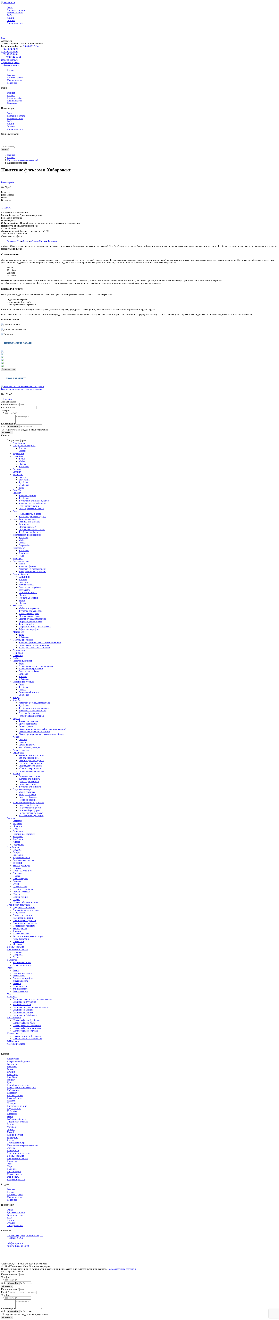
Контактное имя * (10, 404)
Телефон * (6, 1277)
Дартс (16, 511)
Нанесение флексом (28, 805)
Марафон (17, 605)
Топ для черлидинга (29, 758)
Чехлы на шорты (27, 744)
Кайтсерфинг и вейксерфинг (27, 535)
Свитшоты (18, 831)
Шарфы (22, 603)
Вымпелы (12, 960)
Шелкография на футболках (26, 1020)
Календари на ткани (23, 918)
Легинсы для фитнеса (29, 521)
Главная (11, 75)
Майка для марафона (29, 608)
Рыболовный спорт (22, 660)
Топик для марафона (29, 613)
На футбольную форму (30, 807)
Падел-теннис (20, 650)
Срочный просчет (10, 62)
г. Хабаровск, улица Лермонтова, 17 (25, 1235)
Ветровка (23, 674)
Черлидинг (18, 752)
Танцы (16, 697)
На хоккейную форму (29, 810)
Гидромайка (25, 545)
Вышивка (12, 996)
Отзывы (11, 20)
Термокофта (24, 590)
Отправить (7, 432)
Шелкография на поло (24, 1023)
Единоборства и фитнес (24, 519)
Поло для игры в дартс (30, 514)
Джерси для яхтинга (29, 781)
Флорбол (17, 700)
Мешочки (17, 944)
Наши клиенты (14, 80)
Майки (22, 461)
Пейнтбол (18, 653)
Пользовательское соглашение (122, 1269)
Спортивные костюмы (24, 834)
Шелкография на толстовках (27, 1028)
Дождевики (18, 844)
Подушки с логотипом (24, 907)
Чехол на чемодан (21, 891)
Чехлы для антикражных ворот (28, 936)
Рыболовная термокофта (31, 668)
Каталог (11, 70)
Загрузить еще (8, 369)
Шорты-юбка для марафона (32, 619)
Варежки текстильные (24, 860)
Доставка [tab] (43, 241)
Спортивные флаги (22, 973)
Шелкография (14, 1017)
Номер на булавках (28, 797)
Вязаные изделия (15, 947)
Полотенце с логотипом (25, 923)
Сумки (16, 884)
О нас (10, 7)
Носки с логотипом (22, 870)
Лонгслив (23, 582)
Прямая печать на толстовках (27, 1038)
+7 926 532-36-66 (9, 51)
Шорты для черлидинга (30, 765)
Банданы (17, 849)
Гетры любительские (29, 506)
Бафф (21, 487)
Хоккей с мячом (21, 750)
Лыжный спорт (20, 574)
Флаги (10, 967)
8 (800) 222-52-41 (31, 46)
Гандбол (17, 493)
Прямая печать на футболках (27, 1036)
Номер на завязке (27, 794)
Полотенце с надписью (24, 920)
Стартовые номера (28, 592)
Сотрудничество (15, 23)
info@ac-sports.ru (9, 60)
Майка (22, 540)
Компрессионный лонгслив (32, 571)
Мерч (9, 994)
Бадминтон (18, 453)
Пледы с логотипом (22, 915)
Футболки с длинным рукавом (34, 500)
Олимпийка (24, 577)
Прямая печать (14, 1033)
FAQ (9, 15)
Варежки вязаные (21, 857)
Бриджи (22, 448)
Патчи (16, 957)
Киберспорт (19, 548)
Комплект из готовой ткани (32, 503)
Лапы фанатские (21, 939)
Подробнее (7, 399)
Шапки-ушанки (20, 897)
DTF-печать (13, 1041)
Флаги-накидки (20, 991)
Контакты (12, 83)
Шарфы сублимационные (25, 902)
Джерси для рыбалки (29, 671)
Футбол (16, 718)
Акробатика (19, 443)
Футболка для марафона (30, 611)
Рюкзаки (17, 881)
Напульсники (19, 912)
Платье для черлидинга (30, 763)
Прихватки (18, 941)
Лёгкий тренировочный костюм (34, 731)
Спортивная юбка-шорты (31, 771)
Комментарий (8, 423)
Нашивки (17, 952)
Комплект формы (27, 495)
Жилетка (23, 579)
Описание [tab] (12, 241)
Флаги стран (19, 975)
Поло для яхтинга (27, 784)
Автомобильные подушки (26, 910)
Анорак (16, 842)
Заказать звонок (10, 65)
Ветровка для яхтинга (29, 776)
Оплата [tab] (35, 241)
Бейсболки (18, 855)
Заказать (6, 207)
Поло (21, 556)
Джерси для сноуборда (30, 587)
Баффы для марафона (29, 629)
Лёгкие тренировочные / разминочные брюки (41, 734)
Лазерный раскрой (16, 1044)
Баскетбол (18, 456)
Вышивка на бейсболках (25, 1015)
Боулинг (17, 472)
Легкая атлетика (21, 561)
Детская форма (26, 726)
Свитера (23, 739)
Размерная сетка (15, 12)
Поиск (5, 150)
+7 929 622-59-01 (12, 57)
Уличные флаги (20, 988)
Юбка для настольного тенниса (34, 647)
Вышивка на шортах (23, 1012)
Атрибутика (13, 847)
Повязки (17, 876)
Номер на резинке (27, 800)
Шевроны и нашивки (17, 949)
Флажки (17, 983)
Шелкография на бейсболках (27, 1025)
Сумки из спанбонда (23, 889)
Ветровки (17, 823)
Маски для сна (20, 928)
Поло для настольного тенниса (34, 645)
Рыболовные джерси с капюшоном (36, 666)
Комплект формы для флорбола (34, 702)
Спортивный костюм (29, 692)
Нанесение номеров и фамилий (22, 160)
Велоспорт (18, 474)
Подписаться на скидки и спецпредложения (26, 429)
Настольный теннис (23, 639)
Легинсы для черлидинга (31, 760)
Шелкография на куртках (25, 1030)
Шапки (22, 595)
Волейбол (18, 490)
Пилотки (17, 873)
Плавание (18, 655)
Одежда (11, 818)
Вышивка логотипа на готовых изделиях (21, 389)
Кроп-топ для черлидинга (31, 755)
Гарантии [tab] (53, 241)
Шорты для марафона (29, 616)
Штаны (22, 464)
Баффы (22, 600)
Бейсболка (24, 485)
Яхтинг (16, 773)
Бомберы (17, 821)
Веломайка (24, 479)
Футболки (24, 466)
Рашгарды (24, 524)
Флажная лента (20, 981)
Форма (22, 458)
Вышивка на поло (22, 1004)
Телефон (5, 410)
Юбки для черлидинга (30, 768)
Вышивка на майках (23, 1009)
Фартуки (17, 931)
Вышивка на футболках (24, 1002)
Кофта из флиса (26, 584)
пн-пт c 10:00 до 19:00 (18, 1246)
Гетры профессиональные (31, 508)
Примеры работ (15, 77)
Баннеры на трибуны (23, 978)
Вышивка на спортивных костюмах (30, 1007)
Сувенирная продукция (18, 905)
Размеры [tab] (27, 241)
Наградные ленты (22, 933)
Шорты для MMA (27, 527)
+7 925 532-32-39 (9, 49)
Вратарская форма (28, 723)
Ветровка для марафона (30, 621)
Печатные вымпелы (23, 965)
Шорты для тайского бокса (32, 529)
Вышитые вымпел (22, 962)
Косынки (17, 863)
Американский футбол (24, 445)
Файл (4, 426)
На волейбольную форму (31, 813)
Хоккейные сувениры (29, 747)
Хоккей (16, 737)
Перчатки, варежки (28, 598)
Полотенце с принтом (24, 926)
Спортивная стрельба (23, 681)
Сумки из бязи (20, 886)
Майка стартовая (27, 792)
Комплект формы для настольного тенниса (40, 642)
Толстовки (24, 553)
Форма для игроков (28, 721)
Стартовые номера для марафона (35, 626)
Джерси (22, 451)
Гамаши (22, 742)
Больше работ (8, 182)
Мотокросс (18, 632)
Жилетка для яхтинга (29, 779)
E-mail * (5, 407)
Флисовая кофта (26, 624)
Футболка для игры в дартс (32, 516)
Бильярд (17, 469)
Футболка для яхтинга (30, 786)
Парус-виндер (20, 986)
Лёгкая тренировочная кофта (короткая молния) (42, 729)
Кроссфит (18, 558)
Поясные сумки (20, 878)
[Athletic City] (8, 2)
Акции (10, 18)
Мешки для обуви (21, 865)
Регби (16, 658)
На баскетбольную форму (31, 815)
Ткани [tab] (20, 241)
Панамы (17, 868)
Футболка (23, 482)
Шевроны (18, 954)
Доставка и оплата (16, 10)
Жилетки (17, 826)
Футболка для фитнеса (30, 532)
